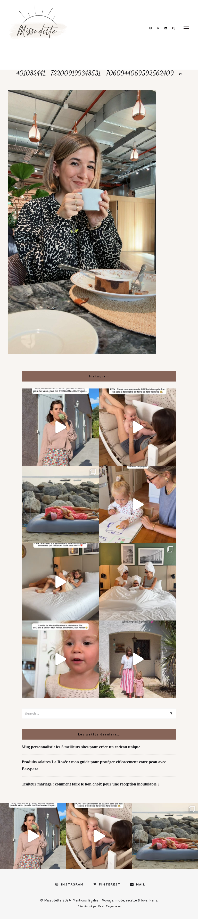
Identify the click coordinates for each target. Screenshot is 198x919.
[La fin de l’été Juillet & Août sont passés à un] (60, 504)
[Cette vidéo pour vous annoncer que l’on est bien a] (60, 659)
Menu (186, 28)
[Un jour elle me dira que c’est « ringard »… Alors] (137, 659)
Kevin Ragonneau (109, 906)
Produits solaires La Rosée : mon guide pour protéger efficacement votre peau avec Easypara (94, 765)
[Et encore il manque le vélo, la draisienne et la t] (60, 427)
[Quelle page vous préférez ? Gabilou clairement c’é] (137, 504)
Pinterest (158, 28)
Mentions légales (85, 900)
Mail (166, 28)
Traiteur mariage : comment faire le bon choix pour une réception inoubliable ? (91, 784)
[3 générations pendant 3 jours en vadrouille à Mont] (137, 581)
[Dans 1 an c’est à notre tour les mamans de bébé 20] (137, 427)
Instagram (150, 28)
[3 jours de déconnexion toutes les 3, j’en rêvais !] (60, 581)
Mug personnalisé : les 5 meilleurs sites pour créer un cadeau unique (81, 747)
